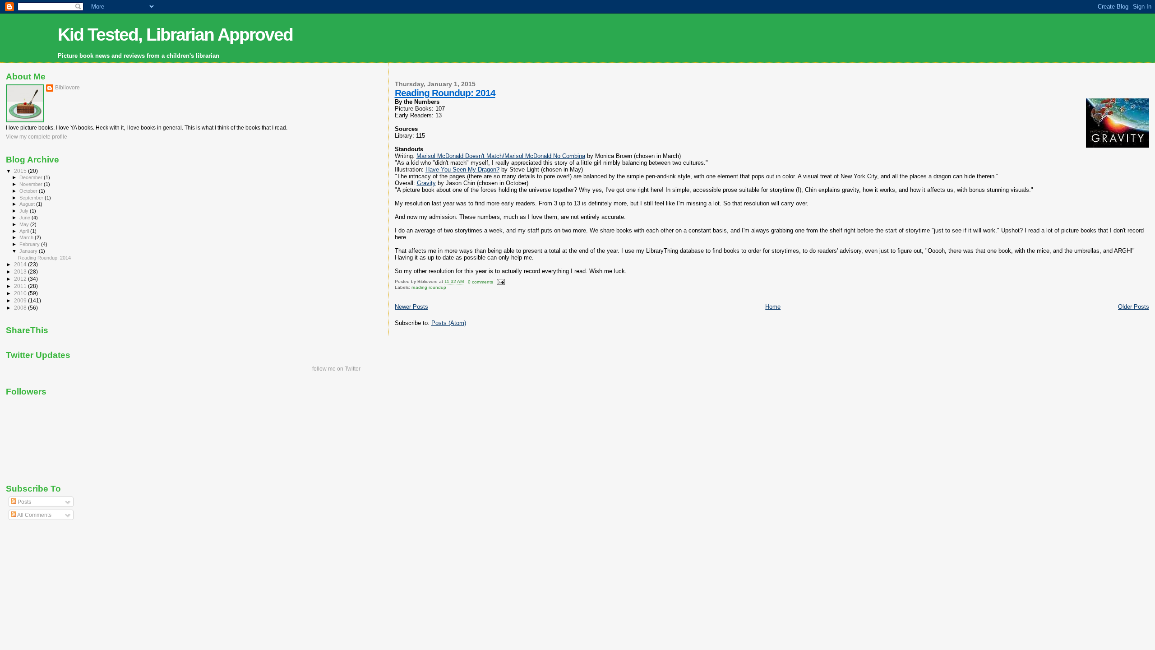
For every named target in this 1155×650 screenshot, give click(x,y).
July (24, 211)
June (25, 217)
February (30, 244)
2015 (21, 171)
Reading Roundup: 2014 (445, 93)
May (24, 224)
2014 (21, 264)
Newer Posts (411, 306)
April (24, 231)
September (32, 197)
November (31, 184)
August (27, 204)
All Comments (33, 515)
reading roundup (428, 287)
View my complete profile (36, 137)
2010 (21, 293)
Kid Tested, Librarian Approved (175, 34)
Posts (23, 502)
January (29, 251)
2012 (21, 279)
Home (773, 306)
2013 (21, 271)
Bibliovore (67, 87)
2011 (21, 286)
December (31, 177)
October (29, 191)
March (27, 237)
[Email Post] (499, 281)
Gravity (426, 183)
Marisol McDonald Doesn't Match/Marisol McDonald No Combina (500, 156)
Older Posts (1133, 306)
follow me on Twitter (336, 369)
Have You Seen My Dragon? (462, 169)
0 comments (480, 281)
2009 (21, 300)
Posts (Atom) (448, 323)
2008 (21, 308)
